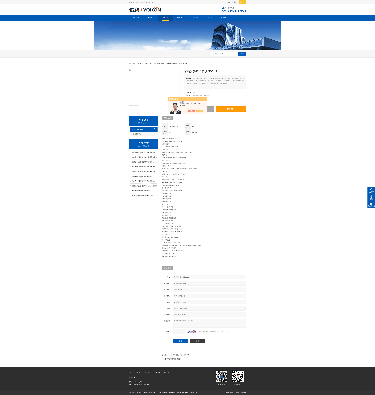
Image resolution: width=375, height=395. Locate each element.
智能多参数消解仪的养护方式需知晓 (143, 181)
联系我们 (242, 2)
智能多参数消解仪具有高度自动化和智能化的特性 (144, 162)
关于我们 (151, 18)
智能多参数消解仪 (159, 63)
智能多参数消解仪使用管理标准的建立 (144, 186)
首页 (139, 63)
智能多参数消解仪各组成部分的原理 (143, 171)
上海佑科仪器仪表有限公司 (145, 2)
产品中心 (165, 18)
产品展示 (147, 372)
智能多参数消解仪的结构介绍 (141, 190)
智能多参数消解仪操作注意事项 (142, 176)
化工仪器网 (235, 392)
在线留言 (235, 2)
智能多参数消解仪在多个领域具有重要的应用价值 (144, 157)
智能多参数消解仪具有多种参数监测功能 (144, 167)
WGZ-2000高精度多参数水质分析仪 (178, 355)
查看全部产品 (137, 134)
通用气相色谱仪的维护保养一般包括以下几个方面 (144, 195)
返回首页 (227, 2)
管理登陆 (243, 392)
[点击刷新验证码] (192, 331)
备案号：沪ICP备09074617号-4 (178, 392)
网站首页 (136, 18)
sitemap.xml (193, 392)
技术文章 (195, 18)
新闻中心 (180, 18)
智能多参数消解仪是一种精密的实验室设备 (144, 152)
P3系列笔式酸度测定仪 (174, 359)
